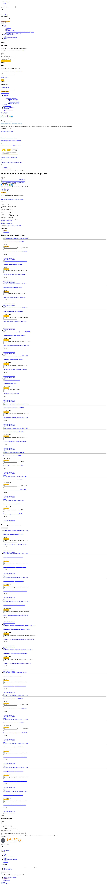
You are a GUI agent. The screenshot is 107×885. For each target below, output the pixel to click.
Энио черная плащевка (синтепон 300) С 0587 (12, 199)
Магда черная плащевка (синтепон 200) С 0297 (15, 441)
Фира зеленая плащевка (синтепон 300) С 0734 (15, 757)
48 (2, 189)
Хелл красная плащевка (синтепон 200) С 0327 (15, 369)
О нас (4, 25)
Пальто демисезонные (11, 98)
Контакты (5, 39)
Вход (4, 3)
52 (5, 189)
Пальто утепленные (14, 103)
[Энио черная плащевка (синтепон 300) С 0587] (13, 179)
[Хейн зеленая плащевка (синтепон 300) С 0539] (54, 695)
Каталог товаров (5, 93)
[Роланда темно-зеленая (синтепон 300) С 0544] (54, 553)
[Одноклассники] (3, 116)
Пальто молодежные (14, 102)
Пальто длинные (13, 99)
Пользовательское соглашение (13, 33)
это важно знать (10, 30)
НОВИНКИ (6, 95)
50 (4, 189)
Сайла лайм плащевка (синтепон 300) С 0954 (14, 805)
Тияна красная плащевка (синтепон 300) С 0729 (15, 732)
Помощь (5, 38)
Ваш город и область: (6, 833)
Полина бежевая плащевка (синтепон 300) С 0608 (15, 615)
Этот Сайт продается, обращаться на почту (11, 123)
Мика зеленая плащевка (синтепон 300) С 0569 (15, 544)
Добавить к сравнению (6, 223)
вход (23, 50)
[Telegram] (5, 116)
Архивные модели (8, 110)
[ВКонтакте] (1, 116)
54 (7, 189)
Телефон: (3, 832)
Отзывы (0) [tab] (6, 232)
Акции (5, 36)
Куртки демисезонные (9, 107)
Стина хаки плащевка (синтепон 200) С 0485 (14, 489)
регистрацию (19, 70)
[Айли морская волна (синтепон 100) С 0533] (54, 283)
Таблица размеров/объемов (10, 37)
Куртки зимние (7, 106)
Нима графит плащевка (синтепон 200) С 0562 (15, 321)
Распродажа (6, 108)
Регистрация (7, 1)
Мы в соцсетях (4, 112)
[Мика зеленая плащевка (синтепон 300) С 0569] (54, 530)
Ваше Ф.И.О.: (4, 828)
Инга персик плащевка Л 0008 (11, 393)
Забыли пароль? (5, 77)
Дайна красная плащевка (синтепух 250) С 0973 (15, 251)
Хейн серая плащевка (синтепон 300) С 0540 (14, 686)
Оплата (8, 29)
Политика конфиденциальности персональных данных (20, 32)
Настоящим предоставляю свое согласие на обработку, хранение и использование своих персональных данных (30, 835)
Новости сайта (7, 868)
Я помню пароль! (5, 87)
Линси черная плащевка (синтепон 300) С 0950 (15, 781)
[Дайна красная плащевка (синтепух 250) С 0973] (54, 238)
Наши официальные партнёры (9, 137)
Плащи (5, 104)
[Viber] (7, 116)
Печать (2, 222)
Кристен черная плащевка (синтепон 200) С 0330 (15, 417)
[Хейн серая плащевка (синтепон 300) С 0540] (54, 672)
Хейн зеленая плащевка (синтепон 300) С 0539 (15, 708)
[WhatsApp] (9, 116)
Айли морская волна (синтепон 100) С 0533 (14, 297)
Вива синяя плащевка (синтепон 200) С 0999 (14, 274)
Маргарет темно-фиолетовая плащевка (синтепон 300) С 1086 (18, 639)
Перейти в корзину (5, 21)
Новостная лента (7, 869)
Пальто (5, 96)
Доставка (8, 28)
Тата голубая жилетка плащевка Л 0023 (13, 465)
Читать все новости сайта (7, 131)
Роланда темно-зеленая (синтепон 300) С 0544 (14, 567)
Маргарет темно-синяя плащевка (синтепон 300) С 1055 (17, 663)
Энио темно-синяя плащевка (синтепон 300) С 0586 (16, 345)
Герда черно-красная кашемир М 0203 (12, 513)
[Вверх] (3, 882)
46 (1, 189)
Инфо (4, 26)
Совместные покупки (8, 34)
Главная (5, 167)
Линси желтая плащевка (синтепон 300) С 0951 (15, 591)
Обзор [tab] (5, 230)
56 (8, 189)
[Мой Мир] (12, 116)
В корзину (3, 192)
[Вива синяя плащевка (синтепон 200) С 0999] (54, 261)
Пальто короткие (13, 100)
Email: (2, 830)
